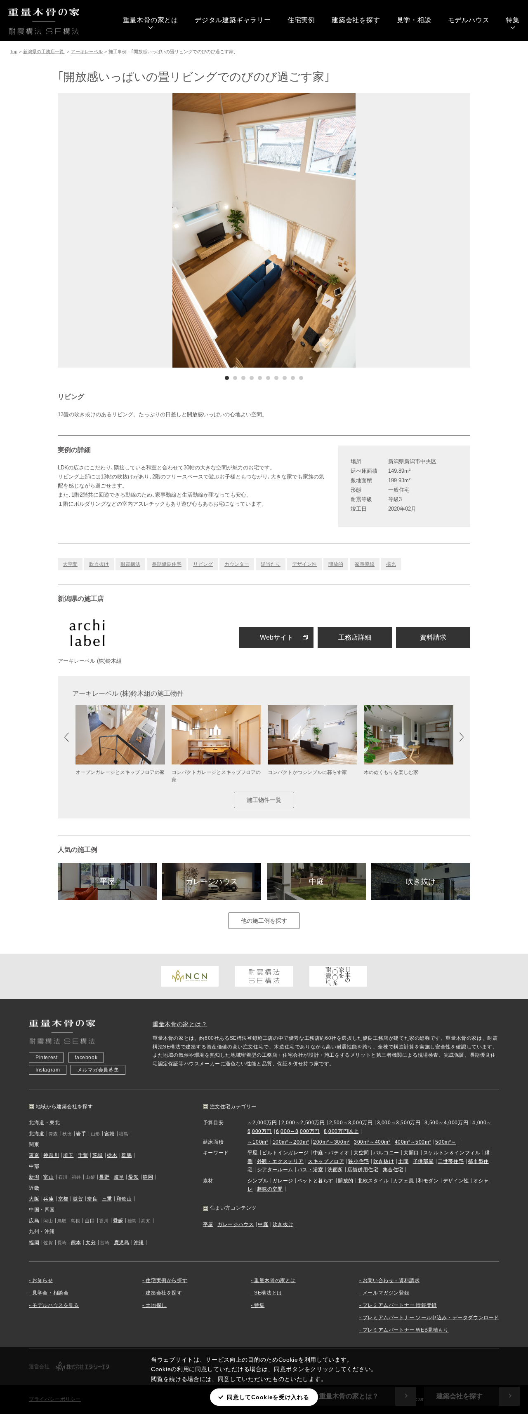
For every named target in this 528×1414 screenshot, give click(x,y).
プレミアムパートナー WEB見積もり (406, 1330)
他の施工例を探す (264, 920)
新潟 (34, 1177)
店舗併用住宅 (363, 1169)
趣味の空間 (270, 1189)
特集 (513, 19)
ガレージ (282, 1181)
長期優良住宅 (167, 564)
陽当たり (270, 564)
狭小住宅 (358, 1161)
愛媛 (118, 1221)
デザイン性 (304, 564)
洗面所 (335, 1169)
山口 (90, 1221)
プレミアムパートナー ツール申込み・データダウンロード (431, 1317)
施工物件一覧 (264, 800)
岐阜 (119, 1177)
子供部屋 (423, 1161)
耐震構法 (130, 564)
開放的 (335, 564)
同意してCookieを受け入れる (268, 1397)
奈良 (92, 1199)
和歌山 (124, 1199)
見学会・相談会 (50, 1293)
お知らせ (42, 1280)
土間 (403, 1161)
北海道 (37, 1134)
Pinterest (46, 1057)
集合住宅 (393, 1169)
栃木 (112, 1155)
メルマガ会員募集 (98, 1070)
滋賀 (78, 1199)
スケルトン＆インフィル (452, 1153)
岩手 (81, 1134)
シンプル (258, 1181)
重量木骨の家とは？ (180, 1024)
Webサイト (276, 637)
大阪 (34, 1199)
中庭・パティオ (331, 1153)
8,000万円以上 (341, 1131)
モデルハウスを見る (55, 1305)
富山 (48, 1177)
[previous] (161, 230)
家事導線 (365, 564)
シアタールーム (275, 1169)
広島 (34, 1221)
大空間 (70, 564)
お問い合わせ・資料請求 (391, 1280)
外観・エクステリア (280, 1161)
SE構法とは (268, 1293)
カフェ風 (403, 1181)
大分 (90, 1242)
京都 (63, 1199)
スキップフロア (326, 1161)
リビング (203, 564)
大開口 (411, 1153)
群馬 (126, 1155)
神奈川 (51, 1155)
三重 (107, 1199)
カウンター (236, 564)
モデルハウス (469, 19)
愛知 (133, 1177)
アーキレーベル (87, 51)
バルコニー (386, 1153)
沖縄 (139, 1242)
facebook (86, 1057)
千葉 (83, 1155)
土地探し (156, 1305)
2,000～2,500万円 (303, 1123)
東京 (34, 1155)
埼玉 (68, 1155)
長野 (104, 1177)
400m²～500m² (413, 1142)
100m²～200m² (291, 1142)
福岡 (34, 1242)
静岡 (148, 1177)
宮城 (109, 1134)
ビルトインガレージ (285, 1153)
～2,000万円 (262, 1123)
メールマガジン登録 (386, 1293)
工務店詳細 (354, 637)
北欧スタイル (373, 1181)
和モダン (428, 1181)
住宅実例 (301, 19)
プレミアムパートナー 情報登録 (400, 1305)
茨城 (97, 1155)
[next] (367, 230)
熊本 (76, 1242)
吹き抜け (99, 564)
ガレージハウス (212, 881)
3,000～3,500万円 (399, 1123)
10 (301, 378)
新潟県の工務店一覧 (44, 51)
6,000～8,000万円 (298, 1131)
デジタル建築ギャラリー (233, 19)
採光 (391, 564)
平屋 (107, 881)
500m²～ (445, 1142)
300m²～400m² (372, 1142)
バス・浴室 (310, 1169)
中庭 (316, 881)
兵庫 (48, 1199)
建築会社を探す (356, 19)
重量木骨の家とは (150, 19)
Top (13, 51)
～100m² (258, 1142)
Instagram (47, 1070)
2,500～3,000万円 (351, 1123)
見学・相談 (414, 19)
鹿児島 (122, 1242)
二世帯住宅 (451, 1161)
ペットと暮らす (315, 1181)
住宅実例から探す (166, 1280)
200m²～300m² (331, 1142)
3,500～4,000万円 (446, 1123)
